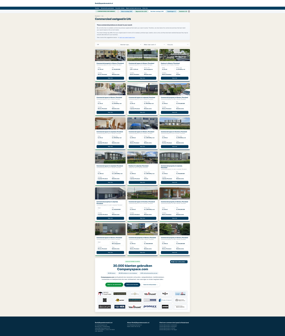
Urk (102, 16)
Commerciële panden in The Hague (168, 329)
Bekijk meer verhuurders (179, 262)
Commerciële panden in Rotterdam (168, 326)
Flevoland (97, 16)
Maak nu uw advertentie (114, 284)
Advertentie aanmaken (107, 8)
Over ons (145, 8)
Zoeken (97, 8)
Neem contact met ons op (133, 8)
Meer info (110, 78)
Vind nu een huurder (132, 284)
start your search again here (127, 37)
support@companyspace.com (102, 328)
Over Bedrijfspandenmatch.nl (134, 325)
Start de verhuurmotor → (150, 284)
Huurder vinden (119, 8)
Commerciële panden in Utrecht (167, 328)
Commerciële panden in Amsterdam (168, 325)
